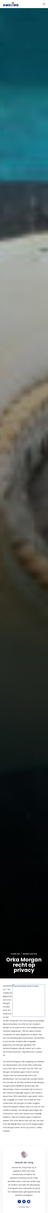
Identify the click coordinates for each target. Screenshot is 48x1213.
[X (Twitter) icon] (28, 1201)
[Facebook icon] (19, 1201)
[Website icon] (24, 1201)
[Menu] (44, 4)
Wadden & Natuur (30, 954)
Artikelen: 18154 (24, 1207)
